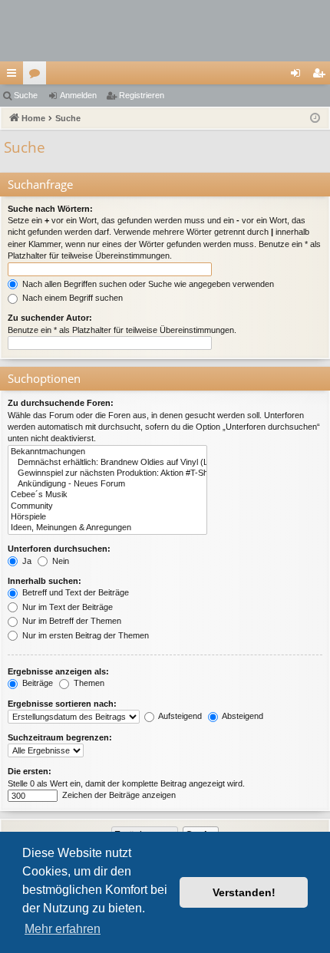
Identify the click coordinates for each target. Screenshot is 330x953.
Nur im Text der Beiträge (66, 607)
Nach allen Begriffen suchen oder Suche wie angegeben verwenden (147, 284)
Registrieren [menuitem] (321, 76)
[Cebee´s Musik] (107, 495)
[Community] (107, 506)
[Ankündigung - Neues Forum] (107, 484)
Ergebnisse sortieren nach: (62, 703)
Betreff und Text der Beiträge (74, 592)
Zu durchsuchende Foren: (61, 402)
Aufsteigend (179, 716)
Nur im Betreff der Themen (70, 620)
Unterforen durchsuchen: (59, 548)
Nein (59, 561)
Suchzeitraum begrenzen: (60, 737)
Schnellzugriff (14, 76)
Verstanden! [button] (244, 892)
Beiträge (36, 683)
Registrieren (141, 95)
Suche (26, 95)
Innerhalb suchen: (44, 580)
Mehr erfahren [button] (63, 928)
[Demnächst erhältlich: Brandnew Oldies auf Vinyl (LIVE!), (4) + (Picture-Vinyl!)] (107, 462)
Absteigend (241, 716)
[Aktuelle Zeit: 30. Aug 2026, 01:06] (315, 118)
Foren (37, 76)
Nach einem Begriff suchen (71, 297)
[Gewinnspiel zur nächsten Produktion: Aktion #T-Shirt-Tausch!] (107, 473)
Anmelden (78, 95)
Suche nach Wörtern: (50, 208)
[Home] (165, 30)
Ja (25, 561)
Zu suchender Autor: (50, 317)
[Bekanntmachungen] (107, 452)
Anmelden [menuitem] (298, 76)
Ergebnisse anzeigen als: (58, 671)
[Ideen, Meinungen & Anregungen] (107, 528)
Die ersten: (29, 771)
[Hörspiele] (107, 517)
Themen (87, 683)
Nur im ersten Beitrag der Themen (84, 635)
